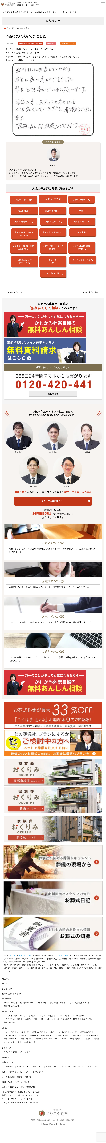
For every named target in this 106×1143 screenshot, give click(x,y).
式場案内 (5, 1028)
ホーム (4, 984)
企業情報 (20, 1077)
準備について (78, 1067)
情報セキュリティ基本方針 (29, 1092)
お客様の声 (50, 12)
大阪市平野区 (22, 1035)
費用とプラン (7, 1011)
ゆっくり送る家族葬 (27, 1016)
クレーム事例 (25, 1052)
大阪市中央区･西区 (11, 1039)
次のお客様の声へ (90, 292)
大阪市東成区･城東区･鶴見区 (40, 1035)
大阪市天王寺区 (23, 1032)
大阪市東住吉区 (37, 1032)
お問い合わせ (7, 1082)
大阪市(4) (24, 211)
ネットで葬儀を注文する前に (80, 1003)
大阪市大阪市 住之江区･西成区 (55, 1039)
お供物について (37, 1067)
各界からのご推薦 (10, 1052)
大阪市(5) (81, 200)
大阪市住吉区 (9, 1035)
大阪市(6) (82, 247)
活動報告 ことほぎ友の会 (13, 1006)
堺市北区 (73, 1032)
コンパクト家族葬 (62, 1016)
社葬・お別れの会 (46, 1019)
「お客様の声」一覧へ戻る (17, 28)
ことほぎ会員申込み (10, 1087)
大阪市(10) (23, 222)
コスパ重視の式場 (28, 1042)
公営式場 (96, 1039)
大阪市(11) (25, 233)
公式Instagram (35, 1102)
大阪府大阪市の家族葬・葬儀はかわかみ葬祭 (22, 12)
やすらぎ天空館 (68, 43)
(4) (83, 260)
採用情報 (29, 1077)
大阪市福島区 (62, 1032)
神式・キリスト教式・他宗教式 (67, 1019)
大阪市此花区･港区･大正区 (31, 1039)
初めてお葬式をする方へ (12, 994)
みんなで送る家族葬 (45, 1016)
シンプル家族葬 (78, 1016)
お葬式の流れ (9, 1067)
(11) (83, 211)
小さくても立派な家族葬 (13, 1019)
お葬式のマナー (23, 1067)
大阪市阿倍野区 (85, 1032)
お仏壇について (52, 1067)
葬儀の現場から (37, 1072)
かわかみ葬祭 (63, 956)
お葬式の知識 (7, 1062)
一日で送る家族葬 (10, 1016)
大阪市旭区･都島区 (89, 1035)
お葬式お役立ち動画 (10, 1072)
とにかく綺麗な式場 (11, 1042)
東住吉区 (13, 956)
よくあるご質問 (8, 1077)
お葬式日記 (24, 1072)
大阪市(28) (23, 200)
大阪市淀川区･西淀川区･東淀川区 (66, 1035)
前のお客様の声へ (15, 292)
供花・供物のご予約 (28, 1087)
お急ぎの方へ (7, 989)
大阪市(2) (53, 247)
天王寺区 (21, 956)
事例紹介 (5, 1057)
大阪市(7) (52, 211)
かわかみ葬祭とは (10, 1003)
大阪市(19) (53, 199)
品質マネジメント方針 (11, 1095)
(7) (53, 261)
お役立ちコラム (92, 1067)
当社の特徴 (6, 999)
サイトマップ (7, 1099)
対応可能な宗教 (10, 1022)
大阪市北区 (50, 1032)
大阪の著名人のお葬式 (58, 1003)
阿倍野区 (51, 43)
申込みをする (53, 394)
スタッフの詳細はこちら (53, 501)
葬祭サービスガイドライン (32, 1095)
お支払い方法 (87, 1019)
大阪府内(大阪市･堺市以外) (80, 1039)
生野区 (29, 956)
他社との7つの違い (27, 1003)
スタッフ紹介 (42, 1003)
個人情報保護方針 (9, 1092)
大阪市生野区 (9, 1032)
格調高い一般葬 (31, 1019)
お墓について (65, 1067)
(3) (25, 261)
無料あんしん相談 (22, 1082)
